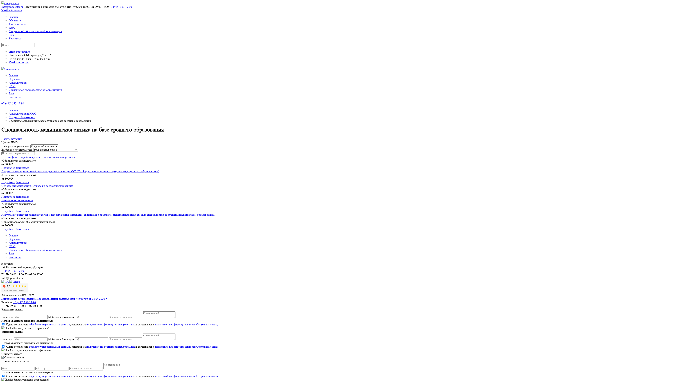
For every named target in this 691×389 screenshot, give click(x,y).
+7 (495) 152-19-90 (120, 6)
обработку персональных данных (49, 324)
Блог (11, 35)
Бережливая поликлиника (17, 200)
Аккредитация (17, 24)
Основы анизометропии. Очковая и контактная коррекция (37, 185)
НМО (12, 27)
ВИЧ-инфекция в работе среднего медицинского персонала (38, 157)
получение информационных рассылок (110, 324)
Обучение (15, 20)
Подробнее (8, 167)
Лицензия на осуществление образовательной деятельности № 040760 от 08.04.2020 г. (54, 298)
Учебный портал (11, 10)
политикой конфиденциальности (175, 324)
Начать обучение (11, 138)
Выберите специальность (17, 149)
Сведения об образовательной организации (35, 31)
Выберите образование (15, 146)
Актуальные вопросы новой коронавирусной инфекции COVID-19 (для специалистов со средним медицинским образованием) (80, 171)
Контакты (15, 38)
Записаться (22, 167)
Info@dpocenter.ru (12, 6)
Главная (13, 17)
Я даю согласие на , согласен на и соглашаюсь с (101, 324)
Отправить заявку (207, 324)
